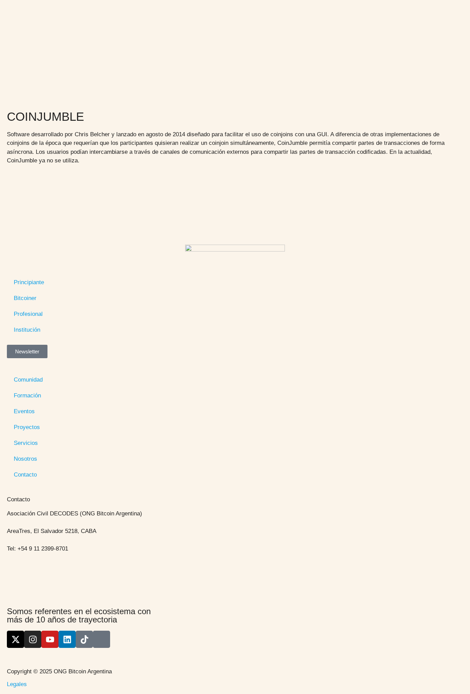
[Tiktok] (84, 639)
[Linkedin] (67, 639)
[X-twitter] (15, 639)
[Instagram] (32, 639)
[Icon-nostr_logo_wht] (101, 639)
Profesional (28, 314)
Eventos (24, 411)
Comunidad (28, 379)
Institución (27, 330)
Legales (17, 684)
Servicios (26, 443)
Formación (27, 395)
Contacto (25, 474)
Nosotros (25, 459)
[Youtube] (49, 639)
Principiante (29, 282)
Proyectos (27, 427)
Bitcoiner (25, 298)
